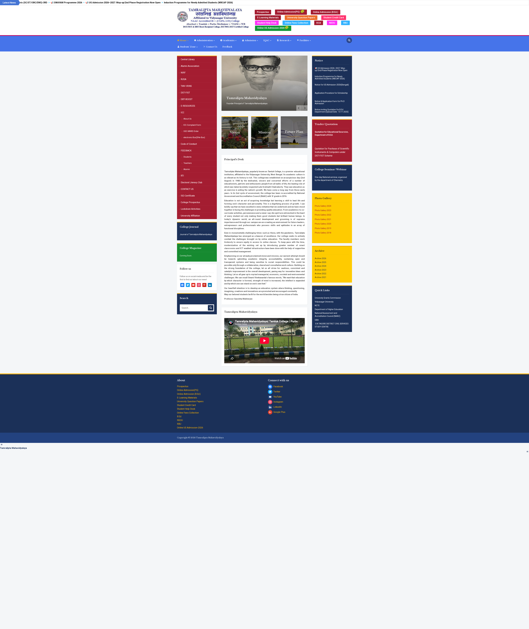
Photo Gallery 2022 (323, 215)
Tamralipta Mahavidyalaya (247, 98)
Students (187, 157)
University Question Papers (301, 17)
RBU (345, 23)
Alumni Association (190, 66)
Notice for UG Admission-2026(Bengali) (332, 76)
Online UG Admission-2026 (270, 28)
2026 (324, 258)
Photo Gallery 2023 (323, 210)
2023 (324, 270)
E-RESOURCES (188, 106)
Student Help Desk (266, 23)
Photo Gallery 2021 (323, 219)
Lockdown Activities (190, 209)
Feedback (227, 47)
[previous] (299, 108)
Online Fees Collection (296, 23)
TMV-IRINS (186, 86)
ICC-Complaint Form (192, 125)
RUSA (183, 79)
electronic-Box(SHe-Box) (194, 137)
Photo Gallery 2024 (323, 206)
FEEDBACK (186, 150)
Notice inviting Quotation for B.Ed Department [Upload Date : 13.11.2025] (331, 102)
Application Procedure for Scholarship (331, 85)
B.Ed (318, 23)
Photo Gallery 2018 (323, 233)
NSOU (332, 23)
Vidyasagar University (324, 302)
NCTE (317, 305)
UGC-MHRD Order (191, 131)
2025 (324, 262)
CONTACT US (187, 189)
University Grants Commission (328, 298)
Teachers (187, 163)
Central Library (188, 59)
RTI (182, 175)
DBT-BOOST (186, 99)
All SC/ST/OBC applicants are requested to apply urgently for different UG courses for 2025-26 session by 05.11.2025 (329, 112)
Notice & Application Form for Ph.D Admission (330, 94)
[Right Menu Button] (527, 451)
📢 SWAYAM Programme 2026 (26, 2)
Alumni (186, 169)
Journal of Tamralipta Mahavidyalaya (196, 234)
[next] (304, 108)
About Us (187, 119)
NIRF (183, 72)
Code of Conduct (189, 144)
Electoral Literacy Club (191, 182)
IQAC (266, 40)
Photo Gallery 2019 (323, 228)
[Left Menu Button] (1, 444)
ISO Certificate (188, 195)
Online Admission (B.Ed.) (325, 12)
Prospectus (263, 12)
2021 (324, 277)
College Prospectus (190, 202)
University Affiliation (190, 215)
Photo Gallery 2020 (323, 224)
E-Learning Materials (268, 17)
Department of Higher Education (329, 309)
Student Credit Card (333, 17)
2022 (324, 273)
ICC (182, 112)
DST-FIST (185, 92)
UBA (317, 320)
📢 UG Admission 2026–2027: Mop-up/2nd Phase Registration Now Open (83, 2)
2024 (324, 266)
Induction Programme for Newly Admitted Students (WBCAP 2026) (158, 2)
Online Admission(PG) (288, 11)
